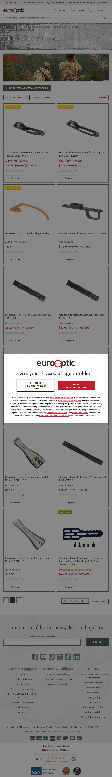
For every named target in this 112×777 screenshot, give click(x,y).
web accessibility (60, 412)
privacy (49, 412)
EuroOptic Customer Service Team (54, 415)
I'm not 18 (36, 386)
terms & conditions (80, 412)
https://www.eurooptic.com (61, 397)
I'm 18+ (76, 385)
